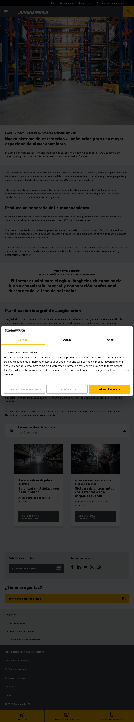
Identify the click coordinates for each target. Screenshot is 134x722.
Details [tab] (67, 339)
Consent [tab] (23, 339)
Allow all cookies (109, 389)
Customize (65, 389)
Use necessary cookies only (25, 389)
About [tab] (111, 339)
